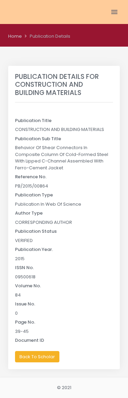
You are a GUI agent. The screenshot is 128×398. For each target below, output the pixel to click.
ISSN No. (24, 267)
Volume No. (28, 285)
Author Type (29, 213)
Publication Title (33, 120)
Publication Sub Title (38, 138)
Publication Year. (34, 249)
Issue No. (25, 304)
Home (15, 36)
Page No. (25, 322)
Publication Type (34, 195)
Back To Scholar (37, 356)
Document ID (29, 340)
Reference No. (30, 176)
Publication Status (36, 231)
